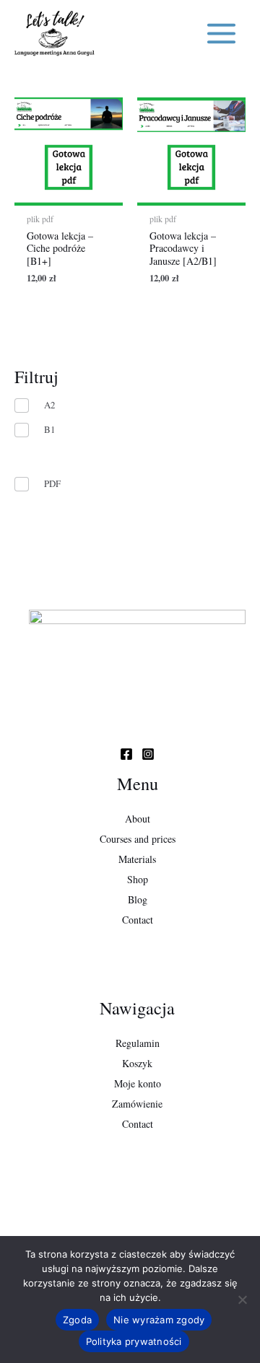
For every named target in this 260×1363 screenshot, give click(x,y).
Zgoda (77, 1319)
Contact (137, 919)
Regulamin (138, 1043)
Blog (137, 899)
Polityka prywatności (134, 1341)
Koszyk (137, 1063)
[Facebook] (126, 754)
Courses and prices (138, 839)
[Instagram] (148, 754)
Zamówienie (137, 1103)
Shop (137, 879)
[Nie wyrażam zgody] (242, 1299)
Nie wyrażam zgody (158, 1319)
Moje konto (137, 1083)
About (137, 818)
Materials (137, 859)
